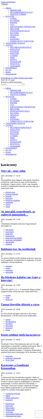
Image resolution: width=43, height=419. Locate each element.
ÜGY (12, 25)
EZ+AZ (8, 70)
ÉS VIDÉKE (15, 21)
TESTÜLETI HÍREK (18, 14)
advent (8, 268)
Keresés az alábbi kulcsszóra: (11, 82)
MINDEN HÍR (15, 10)
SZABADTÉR (15, 62)
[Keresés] (23, 84)
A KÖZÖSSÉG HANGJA (15, 43)
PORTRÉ (13, 23)
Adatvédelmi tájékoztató (14, 414)
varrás (8, 207)
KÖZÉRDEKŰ (11, 68)
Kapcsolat (9, 406)
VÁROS (13, 18)
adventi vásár (10, 192)
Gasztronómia (15, 66)
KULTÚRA (14, 33)
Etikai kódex (10, 408)
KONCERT (14, 53)
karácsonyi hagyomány (14, 238)
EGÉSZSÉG (14, 39)
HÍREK (8, 8)
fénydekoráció (11, 322)
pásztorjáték (10, 242)
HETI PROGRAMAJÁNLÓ (20, 47)
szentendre (9, 202)
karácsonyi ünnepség (13, 358)
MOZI (12, 58)
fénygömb (9, 326)
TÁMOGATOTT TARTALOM (21, 41)
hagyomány (10, 232)
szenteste (9, 244)
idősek (8, 396)
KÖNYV (13, 60)
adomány (9, 266)
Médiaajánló (10, 410)
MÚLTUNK (14, 29)
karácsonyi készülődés (14, 240)
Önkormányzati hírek (13, 416)
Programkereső (11, 74)
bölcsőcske (9, 230)
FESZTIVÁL (15, 64)
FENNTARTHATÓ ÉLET (20, 31)
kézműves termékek (13, 200)
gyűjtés (8, 295)
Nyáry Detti (10, 360)
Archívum (9, 412)
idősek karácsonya (12, 398)
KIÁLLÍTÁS (15, 49)
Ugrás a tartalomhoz (8, 2)
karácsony (9, 198)
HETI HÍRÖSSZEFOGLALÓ (21, 12)
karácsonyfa (10, 236)
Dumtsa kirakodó (12, 194)
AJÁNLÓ (9, 45)
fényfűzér (9, 324)
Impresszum (10, 404)
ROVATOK (10, 16)
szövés (8, 205)
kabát (7, 297)
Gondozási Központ (13, 394)
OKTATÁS (14, 35)
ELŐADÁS (14, 51)
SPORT (13, 37)
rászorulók (9, 272)
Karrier (8, 72)
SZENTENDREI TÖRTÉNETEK (22, 27)
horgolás (9, 196)
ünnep (8, 330)
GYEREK (14, 56)
